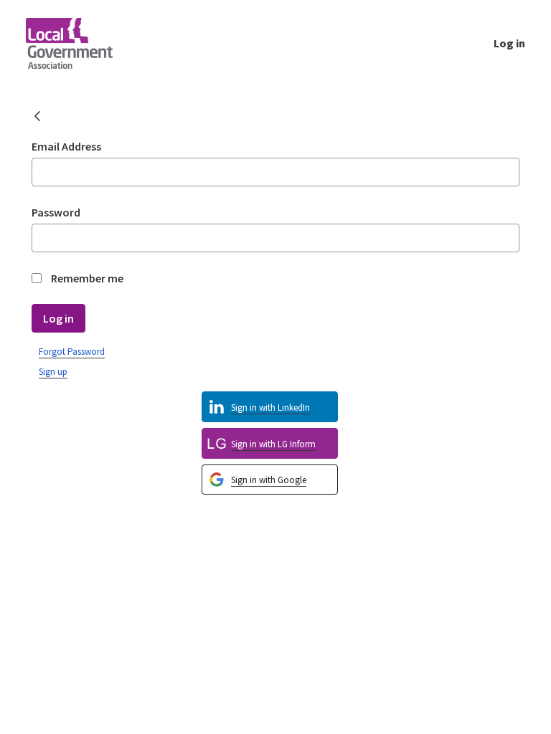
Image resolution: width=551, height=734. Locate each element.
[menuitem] (270, 479)
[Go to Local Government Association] (80, 43)
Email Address (66, 146)
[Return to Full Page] (37, 117)
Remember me (87, 278)
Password (56, 212)
